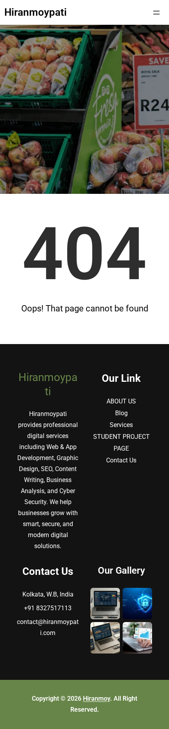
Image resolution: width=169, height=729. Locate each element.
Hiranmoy (96, 698)
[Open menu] (156, 12)
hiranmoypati (35, 12)
